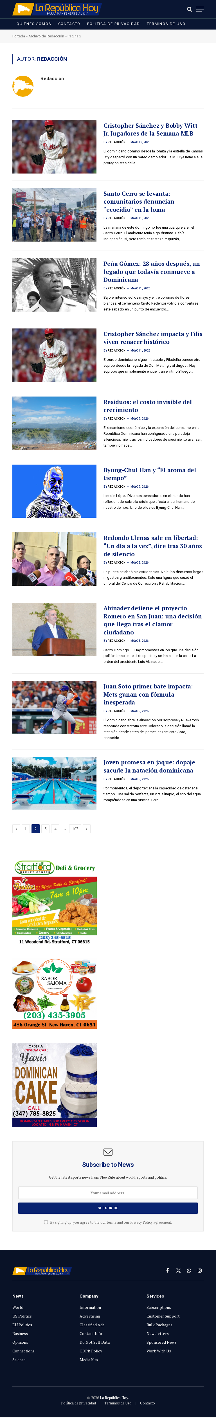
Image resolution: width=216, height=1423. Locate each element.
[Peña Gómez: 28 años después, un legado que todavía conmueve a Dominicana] (54, 285)
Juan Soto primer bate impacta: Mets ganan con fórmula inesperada (148, 694)
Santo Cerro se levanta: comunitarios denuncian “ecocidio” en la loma (139, 201)
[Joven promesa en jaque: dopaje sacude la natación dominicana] (54, 783)
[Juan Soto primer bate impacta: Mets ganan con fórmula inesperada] (54, 707)
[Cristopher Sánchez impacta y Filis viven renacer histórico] (54, 355)
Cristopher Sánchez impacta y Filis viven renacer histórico (153, 338)
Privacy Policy (141, 1222)
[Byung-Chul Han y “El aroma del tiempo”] (54, 491)
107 (75, 828)
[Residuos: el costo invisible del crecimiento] (54, 423)
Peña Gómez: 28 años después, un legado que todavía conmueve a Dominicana (152, 271)
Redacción (52, 78)
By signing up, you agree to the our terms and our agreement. (110, 1222)
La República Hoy (114, 1397)
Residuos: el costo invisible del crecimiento (148, 406)
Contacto (69, 24)
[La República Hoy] (57, 9)
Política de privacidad (113, 24)
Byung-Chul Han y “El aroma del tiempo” (150, 474)
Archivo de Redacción (46, 36)
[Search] (189, 9)
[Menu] (200, 9)
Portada (18, 36)
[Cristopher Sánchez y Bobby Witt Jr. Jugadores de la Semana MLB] (54, 147)
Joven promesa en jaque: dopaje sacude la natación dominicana (149, 766)
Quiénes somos (34, 24)
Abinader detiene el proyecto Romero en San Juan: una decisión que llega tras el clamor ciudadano (153, 620)
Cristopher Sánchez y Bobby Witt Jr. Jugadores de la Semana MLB (150, 129)
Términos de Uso (166, 24)
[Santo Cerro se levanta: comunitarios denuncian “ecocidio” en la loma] (54, 215)
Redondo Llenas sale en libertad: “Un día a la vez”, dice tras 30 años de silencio (153, 546)
